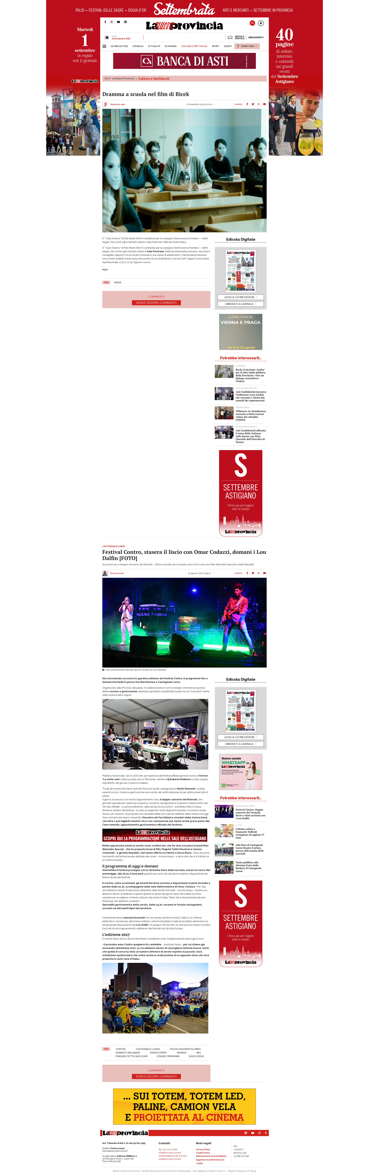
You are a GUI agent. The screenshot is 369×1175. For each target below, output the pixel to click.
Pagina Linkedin (127, 22)
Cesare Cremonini (168, 1056)
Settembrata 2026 (121, 38)
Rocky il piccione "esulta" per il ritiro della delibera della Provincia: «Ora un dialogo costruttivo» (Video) (250, 375)
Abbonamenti (256, 37)
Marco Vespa (158, 1052)
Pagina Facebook (107, 22)
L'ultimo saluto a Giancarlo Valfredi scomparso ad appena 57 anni (250, 833)
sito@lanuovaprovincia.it (170, 1159)
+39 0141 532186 (169, 1149)
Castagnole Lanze (148, 1049)
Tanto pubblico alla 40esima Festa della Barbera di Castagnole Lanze (248, 867)
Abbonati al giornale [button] (239, 304)
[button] (260, 23)
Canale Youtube (120, 22)
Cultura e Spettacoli (153, 78)
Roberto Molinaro (128, 1052)
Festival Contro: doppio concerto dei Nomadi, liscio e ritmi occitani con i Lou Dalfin (250, 814)
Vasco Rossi (196, 1056)
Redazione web (117, 104)
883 (198, 1052)
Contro (121, 1049)
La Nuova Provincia (123, 78)
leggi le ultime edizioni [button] (239, 297)
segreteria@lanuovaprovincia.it (173, 1156)
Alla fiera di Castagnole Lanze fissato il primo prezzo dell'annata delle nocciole (250, 849)
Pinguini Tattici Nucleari (131, 1056)
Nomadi (181, 1052)
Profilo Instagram (113, 22)
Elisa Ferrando (117, 573)
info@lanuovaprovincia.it (170, 1153)
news (117, 282)
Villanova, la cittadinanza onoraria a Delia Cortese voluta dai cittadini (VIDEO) (251, 415)
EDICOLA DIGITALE (239, 37)
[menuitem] (119, 46)
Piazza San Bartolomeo (185, 1049)
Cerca (252, 23)
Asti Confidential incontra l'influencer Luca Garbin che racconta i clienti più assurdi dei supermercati (251, 396)
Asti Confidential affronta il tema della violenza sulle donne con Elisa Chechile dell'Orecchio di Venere (251, 436)
